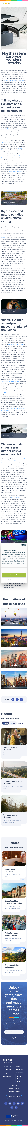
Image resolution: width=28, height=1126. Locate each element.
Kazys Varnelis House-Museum (10, 381)
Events (18, 1066)
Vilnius (14, 80)
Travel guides (19, 1077)
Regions (7, 1072)
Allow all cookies (14, 574)
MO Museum (7, 393)
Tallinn (6, 80)
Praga (9, 469)
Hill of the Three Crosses (16, 344)
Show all (20, 723)
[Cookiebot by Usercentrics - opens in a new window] (20, 545)
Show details (20, 570)
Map (13, 723)
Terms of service (14, 1091)
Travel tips (19, 1069)
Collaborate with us (14, 1097)
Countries (8, 1069)
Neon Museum (15, 497)
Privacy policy (14, 1088)
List (6, 723)
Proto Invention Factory (16, 171)
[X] (17, 699)
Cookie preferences (13, 579)
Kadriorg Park (5, 142)
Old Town (8, 129)
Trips (18, 1081)
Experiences (7, 1076)
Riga (10, 80)
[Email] (21, 699)
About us (14, 1085)
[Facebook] (12, 699)
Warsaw (21, 80)
